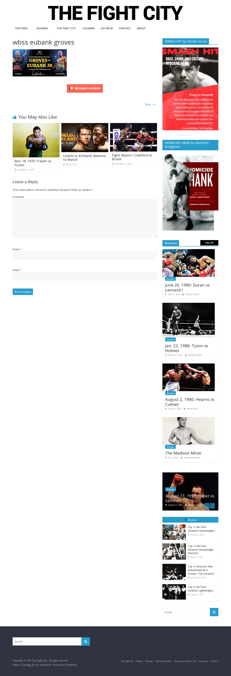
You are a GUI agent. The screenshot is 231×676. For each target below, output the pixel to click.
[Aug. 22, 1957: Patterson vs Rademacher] (194, 474)
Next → (150, 104)
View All (209, 242)
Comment (18, 197)
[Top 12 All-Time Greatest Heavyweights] (175, 521)
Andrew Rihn (198, 501)
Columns (88, 28)
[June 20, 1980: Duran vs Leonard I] (188, 251)
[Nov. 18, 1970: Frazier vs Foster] (36, 125)
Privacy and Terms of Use (185, 657)
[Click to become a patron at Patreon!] (85, 85)
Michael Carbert (192, 294)
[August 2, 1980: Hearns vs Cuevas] (188, 365)
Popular (192, 516)
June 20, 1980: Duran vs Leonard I (187, 287)
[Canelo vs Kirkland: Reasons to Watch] (84, 125)
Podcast (125, 28)
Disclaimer (203, 657)
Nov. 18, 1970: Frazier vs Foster (32, 163)
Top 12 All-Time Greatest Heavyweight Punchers (200, 546)
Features (21, 28)
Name (17, 249)
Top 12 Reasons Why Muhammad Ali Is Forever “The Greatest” (201, 566)
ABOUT (141, 28)
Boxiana (42, 28)
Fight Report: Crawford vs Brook (132, 157)
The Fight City (66, 28)
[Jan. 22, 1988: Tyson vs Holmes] (188, 304)
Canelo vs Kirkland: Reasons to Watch (84, 158)
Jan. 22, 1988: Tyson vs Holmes (186, 348)
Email (17, 270)
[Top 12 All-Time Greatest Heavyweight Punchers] (175, 540)
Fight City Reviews (163, 657)
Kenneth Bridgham (192, 457)
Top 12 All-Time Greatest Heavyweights (201, 525)
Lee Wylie (107, 28)
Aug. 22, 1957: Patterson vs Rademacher (195, 494)
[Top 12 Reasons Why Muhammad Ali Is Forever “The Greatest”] (175, 560)
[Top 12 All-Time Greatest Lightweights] (175, 580)
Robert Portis (192, 408)
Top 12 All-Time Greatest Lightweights (200, 585)
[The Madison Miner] (188, 419)
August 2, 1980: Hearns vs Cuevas (189, 402)
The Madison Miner (183, 453)
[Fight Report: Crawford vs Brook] (133, 125)
